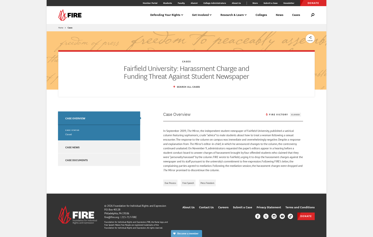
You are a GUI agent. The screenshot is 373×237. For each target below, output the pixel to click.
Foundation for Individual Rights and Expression (139, 205)
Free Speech (188, 183)
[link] (70, 15)
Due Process (170, 183)
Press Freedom (207, 183)
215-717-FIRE (129, 217)
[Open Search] (313, 15)
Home (60, 27)
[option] (99, 125)
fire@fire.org (111, 217)
